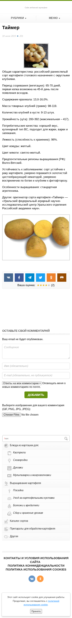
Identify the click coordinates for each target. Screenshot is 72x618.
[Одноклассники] (40, 579)
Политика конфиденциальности (36, 565)
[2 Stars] (41, 285)
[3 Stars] (43, 285)
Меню (53, 18)
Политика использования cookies (36, 569)
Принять (36, 611)
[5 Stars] (49, 285)
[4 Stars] (46, 285)
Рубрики (17, 18)
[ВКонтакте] (31, 579)
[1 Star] (38, 285)
